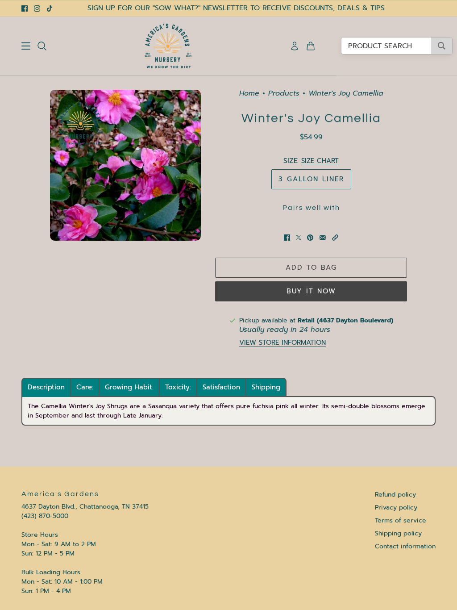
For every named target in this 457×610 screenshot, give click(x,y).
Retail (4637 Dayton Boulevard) (345, 320)
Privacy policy (396, 507)
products (283, 94)
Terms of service (400, 520)
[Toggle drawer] (25, 46)
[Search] (41, 46)
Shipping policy (398, 533)
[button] (335, 237)
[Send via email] (323, 237)
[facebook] (24, 8)
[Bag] (310, 46)
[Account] (294, 46)
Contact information (405, 546)
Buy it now (311, 291)
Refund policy (395, 494)
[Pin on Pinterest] (310, 237)
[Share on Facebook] (287, 237)
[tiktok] (49, 8)
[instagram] (37, 8)
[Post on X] (299, 238)
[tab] (46, 387)
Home (249, 94)
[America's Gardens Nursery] (168, 46)
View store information (282, 342)
